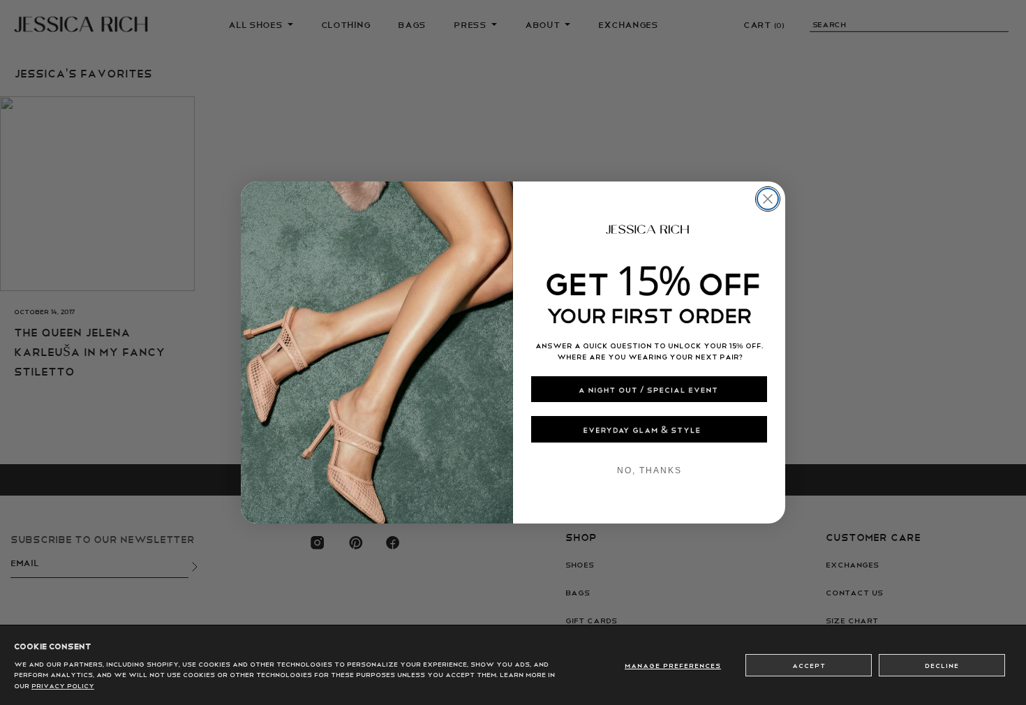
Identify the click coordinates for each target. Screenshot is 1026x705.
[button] (649, 389)
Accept (809, 665)
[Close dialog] (767, 198)
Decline (942, 665)
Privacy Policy (62, 685)
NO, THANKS (649, 470)
